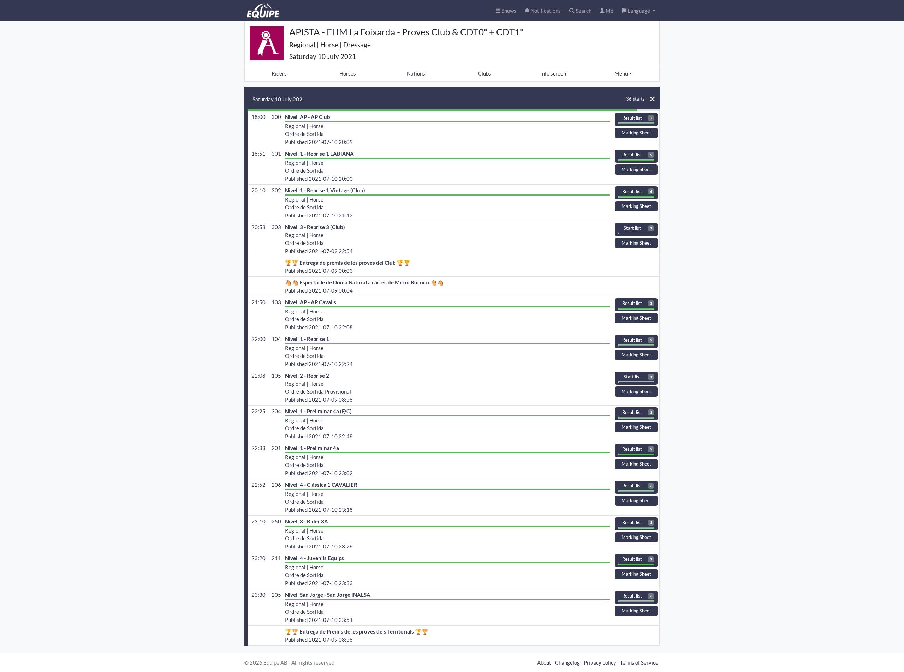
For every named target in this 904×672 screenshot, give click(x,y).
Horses (347, 73)
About (544, 662)
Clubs (484, 73)
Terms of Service (639, 662)
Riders (279, 73)
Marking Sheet (636, 133)
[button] (639, 11)
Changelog (567, 662)
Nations (416, 73)
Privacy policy (600, 662)
